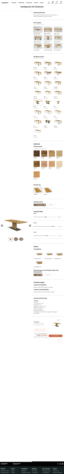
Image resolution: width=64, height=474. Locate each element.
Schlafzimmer (21, 2)
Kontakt (41, 2)
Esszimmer (14, 2)
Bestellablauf (24, 470)
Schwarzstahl (39, 204)
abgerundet (48, 274)
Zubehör (36, 2)
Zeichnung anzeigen (41, 329)
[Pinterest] (62, 463)
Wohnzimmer (29, 2)
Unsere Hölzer (34, 470)
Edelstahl (51, 204)
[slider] (45, 217)
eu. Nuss (42, 157)
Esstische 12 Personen (5, 470)
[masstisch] (4, 464)
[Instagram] (60, 463)
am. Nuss (35, 157)
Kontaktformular (56, 470)
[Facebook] (58, 463)
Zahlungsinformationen (26, 472)
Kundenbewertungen (46, 470)
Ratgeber (13, 470)
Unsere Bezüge (35, 472)
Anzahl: (58, 320)
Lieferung (44, 336)
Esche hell (58, 167)
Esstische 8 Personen (5, 472)
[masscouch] (16, 464)
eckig (38, 274)
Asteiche (35, 167)
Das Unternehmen (45, 472)
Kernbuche (43, 167)
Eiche (50, 157)
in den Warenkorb (55, 335)
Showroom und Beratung (57, 472)
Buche (50, 167)
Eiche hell (58, 157)
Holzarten (13, 472)
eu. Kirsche (36, 178)
